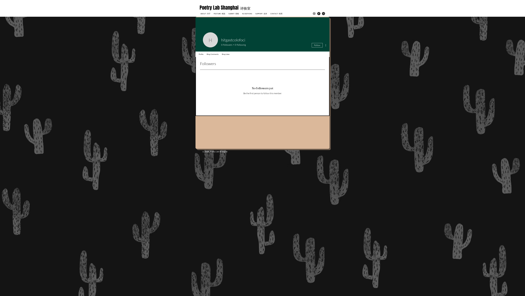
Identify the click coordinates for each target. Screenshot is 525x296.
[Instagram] (323, 13)
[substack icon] (314, 13)
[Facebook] (318, 13)
